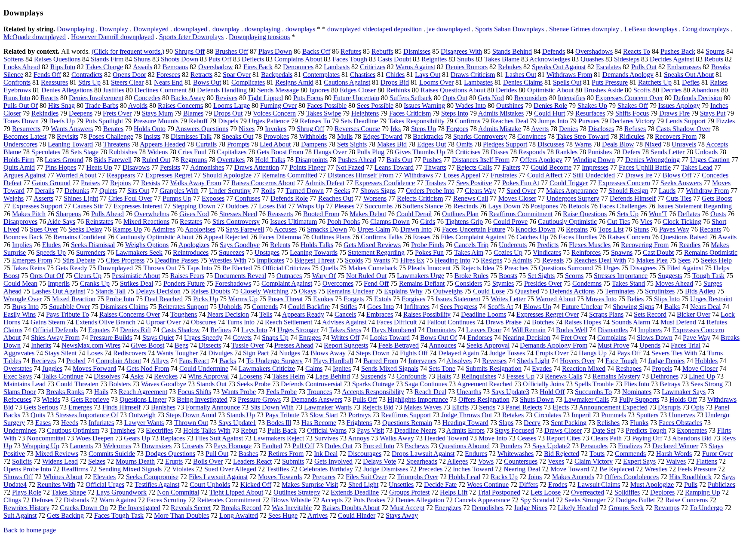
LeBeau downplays (650, 29)
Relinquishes (478, 376)
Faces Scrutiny (167, 500)
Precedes (430, 469)
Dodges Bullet (635, 500)
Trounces (319, 391)
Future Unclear (582, 306)
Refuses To (315, 121)
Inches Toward (473, 469)
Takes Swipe (323, 113)
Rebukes (510, 66)
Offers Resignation (484, 399)
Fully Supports (639, 399)
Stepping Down (193, 206)
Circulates (547, 415)
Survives (326, 438)
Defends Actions (572, 291)
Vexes (556, 461)
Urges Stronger (298, 329)
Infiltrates (417, 306)
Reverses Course (357, 128)
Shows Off (18, 476)
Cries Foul (192, 152)
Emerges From (32, 260)
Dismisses (416, 51)
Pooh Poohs (343, 221)
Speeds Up (51, 252)
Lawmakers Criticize (267, 368)
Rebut (249, 430)
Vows (486, 461)
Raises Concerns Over (129, 314)
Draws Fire (674, 113)
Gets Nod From (147, 368)
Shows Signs (378, 190)
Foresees (168, 74)
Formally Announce (213, 407)
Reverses (494, 360)
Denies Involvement (96, 97)
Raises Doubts (210, 291)
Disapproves (20, 221)
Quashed (527, 291)
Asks (137, 376)
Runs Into (16, 97)
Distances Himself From (360, 175)
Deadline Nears (415, 430)
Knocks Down (536, 229)
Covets (242, 337)
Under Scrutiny (230, 190)
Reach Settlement (288, 322)
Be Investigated (139, 507)
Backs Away (188, 97)
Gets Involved (333, 461)
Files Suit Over (366, 476)
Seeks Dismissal (93, 244)
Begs (181, 345)
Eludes (51, 244)
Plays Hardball (333, 360)
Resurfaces (590, 113)
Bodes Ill (279, 422)
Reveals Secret (191, 507)
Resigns (491, 260)
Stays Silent (61, 353)
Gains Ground (51, 182)
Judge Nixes (530, 507)
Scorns (574, 275)
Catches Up (532, 237)
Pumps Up (177, 198)
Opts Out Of (47, 275)
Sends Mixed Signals (389, 368)
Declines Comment (161, 90)
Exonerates (692, 430)
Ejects (561, 407)
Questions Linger (143, 399)
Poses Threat (285, 299)
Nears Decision (228, 314)
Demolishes (488, 507)
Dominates (441, 329)
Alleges (457, 461)
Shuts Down (537, 399)
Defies (691, 82)
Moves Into (601, 299)
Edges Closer (358, 90)
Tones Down (21, 121)
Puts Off (220, 59)
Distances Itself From (481, 159)
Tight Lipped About (236, 492)
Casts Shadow (180, 329)
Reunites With (56, 484)
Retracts (201, 74)
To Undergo (706, 507)
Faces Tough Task (119, 515)
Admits (522, 260)
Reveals (553, 260)
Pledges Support (505, 144)
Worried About (76, 175)
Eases (43, 422)
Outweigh (142, 415)
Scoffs (642, 90)
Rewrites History (26, 507)
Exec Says (17, 376)
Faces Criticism (410, 113)
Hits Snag (61, 105)
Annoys (358, 438)
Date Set (603, 430)
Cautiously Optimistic (567, 221)
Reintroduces (191, 252)
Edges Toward (382, 136)
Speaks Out (237, 136)
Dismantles (613, 329)
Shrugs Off (190, 51)
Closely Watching (264, 291)
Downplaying (75, 29)
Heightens (365, 113)
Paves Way (674, 229)
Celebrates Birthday (326, 469)
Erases (421, 237)
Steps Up (423, 128)
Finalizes (630, 445)
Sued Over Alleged (230, 469)
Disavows (136, 167)
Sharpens (68, 213)
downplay (225, 29)
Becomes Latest (24, 136)
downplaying (262, 29)
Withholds (313, 136)
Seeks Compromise (152, 476)
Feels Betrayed (398, 345)
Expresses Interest (138, 206)
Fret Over (574, 337)
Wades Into (470, 105)
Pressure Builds (111, 337)
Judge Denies (666, 360)
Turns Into (241, 322)
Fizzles (725, 121)
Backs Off (316, 51)
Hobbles (706, 360)
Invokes (275, 128)
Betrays (670, 384)
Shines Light (81, 198)
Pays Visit (370, 430)
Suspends (373, 376)
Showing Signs (633, 306)
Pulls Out (644, 66)
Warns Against (415, 66)
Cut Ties (618, 221)
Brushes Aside (603, 90)
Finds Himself (121, 407)
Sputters (647, 415)
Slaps (506, 422)
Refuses (635, 128)
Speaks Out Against (559, 66)
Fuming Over (278, 105)
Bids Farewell (113, 159)
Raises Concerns (180, 105)
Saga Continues (426, 384)
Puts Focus (308, 97)
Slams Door (19, 391)
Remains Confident (79, 237)
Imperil (581, 415)
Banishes (163, 407)
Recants (710, 229)
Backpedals (276, 74)
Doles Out (339, 445)
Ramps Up (127, 229)
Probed (76, 360)
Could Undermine (203, 368)
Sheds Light (533, 360)
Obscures (203, 322)
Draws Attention (256, 167)
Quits (38, 415)
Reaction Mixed (583, 368)
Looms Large (231, 105)
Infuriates (101, 422)
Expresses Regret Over (547, 314)
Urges (611, 268)
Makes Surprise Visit (310, 484)
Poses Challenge (111, 136)
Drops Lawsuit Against (423, 453)
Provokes (276, 136)
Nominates (636, 391)
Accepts (332, 500)
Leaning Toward (70, 144)
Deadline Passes (177, 260)
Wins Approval (208, 376)
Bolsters (120, 384)
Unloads (706, 152)
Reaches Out (335, 198)
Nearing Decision (526, 337)
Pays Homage (233, 445)
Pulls (690, 484)
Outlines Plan (460, 213)
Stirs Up (89, 82)
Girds (427, 221)
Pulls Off (365, 399)
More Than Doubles (181, 515)
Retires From (286, 453)
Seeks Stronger (585, 500)
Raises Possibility (427, 314)
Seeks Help (716, 260)
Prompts (238, 144)
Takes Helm (288, 376)
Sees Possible (375, 105)
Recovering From (645, 244)
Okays (307, 291)
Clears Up (87, 275)
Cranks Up (95, 283)
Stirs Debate (78, 260)
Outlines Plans (330, 237)
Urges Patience (269, 121)
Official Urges (105, 484)
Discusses (550, 144)
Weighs (13, 198)
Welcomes (117, 445)
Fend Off (376, 283)
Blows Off (677, 175)
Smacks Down (327, 229)
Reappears (121, 175)
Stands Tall (110, 291)
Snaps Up (275, 337)
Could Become (551, 167)
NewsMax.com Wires (90, 345)
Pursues (588, 121)
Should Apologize (227, 175)
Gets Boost (717, 198)
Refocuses (17, 399)
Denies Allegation (420, 500)
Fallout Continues (451, 322)
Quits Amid (19, 167)
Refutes (351, 51)
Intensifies (571, 97)
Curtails (206, 144)
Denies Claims (523, 82)
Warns (583, 144)
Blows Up (537, 306)
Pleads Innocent (429, 268)
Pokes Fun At (520, 182)
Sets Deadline (359, 121)
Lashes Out (520, 74)
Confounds (411, 376)
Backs (227, 360)
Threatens (116, 144)
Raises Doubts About (351, 507)
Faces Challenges (623, 206)
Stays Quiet (158, 337)
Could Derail (414, 213)
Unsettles (401, 484)
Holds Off (683, 399)
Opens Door (129, 74)
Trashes (435, 182)
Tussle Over (247, 345)
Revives (226, 97)
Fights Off (414, 353)
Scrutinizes (660, 291)
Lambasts (337, 66)
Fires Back (258, 66)
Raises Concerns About (263, 182)
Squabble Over (69, 306)
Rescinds (465, 206)
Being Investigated (202, 399)
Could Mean (20, 283)
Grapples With (179, 190)
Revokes (166, 376)
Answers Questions (201, 128)
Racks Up (504, 476)
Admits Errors (465, 430)
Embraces (379, 314)
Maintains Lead (24, 384)
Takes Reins (28, 268)
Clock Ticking (682, 221)
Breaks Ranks (65, 391)
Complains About (298, 59)
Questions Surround (566, 268)
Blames (193, 113)
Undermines (20, 430)
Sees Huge (283, 515)
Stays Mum (157, 113)
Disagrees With (461, 51)
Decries (671, 90)
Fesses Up (520, 376)
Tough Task (708, 275)
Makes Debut (368, 213)
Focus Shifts (194, 391)
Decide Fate (440, 484)
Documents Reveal (240, 275)
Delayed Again (458, 353)
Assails (142, 66)
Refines (220, 329)
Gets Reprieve (90, 399)
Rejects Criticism (420, 198)
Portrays (359, 415)
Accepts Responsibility (373, 391)
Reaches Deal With (600, 260)
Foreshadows (233, 283)
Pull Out (217, 453)
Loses (95, 353)
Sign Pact (256, 353)
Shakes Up (592, 105)
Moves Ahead (674, 283)
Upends (649, 345)
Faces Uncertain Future (473, 229)
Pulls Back (282, 430)
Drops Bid (395, 82)
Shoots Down (179, 59)
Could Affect (544, 175)
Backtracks (428, 136)
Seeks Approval (488, 345)
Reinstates (99, 221)
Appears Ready (303, 314)
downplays (300, 29)
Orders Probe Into (430, 190)
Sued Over (521, 190)
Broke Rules (471, 275)
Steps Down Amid (191, 415)
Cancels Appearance (482, 500)
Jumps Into (553, 121)
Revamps (666, 507)
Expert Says (639, 461)
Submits (293, 461)
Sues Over (44, 229)
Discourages (364, 453)
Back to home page (29, 530)
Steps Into (454, 113)
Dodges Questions (170, 453)
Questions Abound (464, 445)
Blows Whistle (291, 500)
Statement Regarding (376, 252)
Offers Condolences (632, 476)
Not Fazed (350, 167)
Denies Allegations (66, 90)
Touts (597, 453)
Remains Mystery (616, 376)
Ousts (718, 213)
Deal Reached (163, 299)
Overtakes (231, 159)
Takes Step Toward (582, 136)
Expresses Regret (168, 175)
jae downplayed (448, 29)
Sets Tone (442, 368)
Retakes (513, 415)
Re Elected (237, 268)
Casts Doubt (394, 59)
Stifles (348, 306)
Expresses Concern (624, 182)
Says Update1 (237, 422)
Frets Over (117, 113)
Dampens (314, 144)
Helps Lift (453, 492)
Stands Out (211, 384)
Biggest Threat (315, 260)
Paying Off (647, 438)
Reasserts (280, 213)
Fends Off (47, 74)
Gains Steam (48, 322)
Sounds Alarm (630, 322)
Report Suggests (346, 345)
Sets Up (628, 213)
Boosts (508, 275)
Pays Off (629, 353)
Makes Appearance (572, 190)
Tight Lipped (265, 97)
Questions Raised (684, 237)
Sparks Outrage (373, 384)
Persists (170, 167)
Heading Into (452, 260)
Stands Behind (512, 51)
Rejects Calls (474, 167)
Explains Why (403, 291)
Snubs (465, 59)
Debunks (76, 190)
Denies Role (550, 105)
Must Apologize (652, 484)
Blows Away (328, 353)
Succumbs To (593, 391)
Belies (635, 299)
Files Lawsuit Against (218, 476)
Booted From (321, 213)
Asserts (43, 198)
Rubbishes (123, 152)
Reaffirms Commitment (521, 213)
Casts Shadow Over (683, 128)
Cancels (345, 314)
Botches (543, 322)
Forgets (354, 299)
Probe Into (120, 299)
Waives (676, 461)
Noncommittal (46, 438)
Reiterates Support (183, 306)
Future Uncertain (356, 97)
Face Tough (621, 360)
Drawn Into (416, 229)
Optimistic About (550, 90)
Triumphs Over (417, 476)
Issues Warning (424, 105)
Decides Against (672, 59)
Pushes (432, 159)
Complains (611, 337)
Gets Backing (65, 515)
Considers (468, 283)
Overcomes (337, 283)
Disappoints (311, 159)
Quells (329, 268)
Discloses (601, 128)
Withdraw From (707, 190)
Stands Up (241, 415)
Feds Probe (281, 391)
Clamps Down (390, 221)
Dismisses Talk (191, 136)
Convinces (531, 136)
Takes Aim (468, 252)
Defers (631, 152)
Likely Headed (578, 507)
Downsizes (156, 445)
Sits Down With (272, 407)
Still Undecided (594, 175)
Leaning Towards (314, 252)
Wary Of (324, 275)
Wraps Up (310, 206)
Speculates (45, 152)
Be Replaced (616, 469)
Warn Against (117, 500)
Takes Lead (696, 167)
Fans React (194, 360)
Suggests (670, 275)
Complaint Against (286, 283)
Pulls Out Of (20, 105)
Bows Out (207, 82)
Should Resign (628, 190)
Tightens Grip (464, 221)
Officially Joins (543, 384)
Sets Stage (84, 152)
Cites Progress (125, 260)
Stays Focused (514, 430)
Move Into (493, 438)
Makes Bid (392, 144)
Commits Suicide (112, 453)
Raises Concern (629, 237)
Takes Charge (104, 66)
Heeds (69, 422)
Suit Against (20, 515)
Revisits (67, 136)
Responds (532, 152)
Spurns (715, 51)
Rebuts (713, 59)
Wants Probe (238, 391)
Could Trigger (569, 182)
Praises (90, 182)
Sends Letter (668, 152)
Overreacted (587, 492)
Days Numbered (394, 329)
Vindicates (547, 252)
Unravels (684, 144)
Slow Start (324, 415)
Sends (487, 407)
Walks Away (397, 438)
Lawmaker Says (684, 391)
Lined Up (702, 376)
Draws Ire (638, 175)
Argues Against (24, 175)
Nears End (168, 82)
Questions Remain (407, 422)
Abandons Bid (692, 438)
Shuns (142, 59)
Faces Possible (327, 105)
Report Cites (563, 438)
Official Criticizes (286, 268)
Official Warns (327, 430)
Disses (499, 152)
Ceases (526, 438)
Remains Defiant (422, 283)
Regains (577, 229)
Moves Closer (517, 198)
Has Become (318, 422)
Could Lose (489, 291)
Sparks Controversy (480, 136)
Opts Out (454, 97)
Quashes (592, 59)
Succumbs (379, 206)
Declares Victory (632, 121)
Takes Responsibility (416, 121)
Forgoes (457, 128)
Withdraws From (569, 74)
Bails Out (399, 159)
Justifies (113, 90)
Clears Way (480, 190)
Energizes (448, 507)
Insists (152, 136)
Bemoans (175, 66)
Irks (395, 128)
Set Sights (541, 275)
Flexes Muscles (590, 244)
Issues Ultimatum (293, 221)
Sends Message (278, 90)
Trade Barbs (101, 105)
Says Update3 (510, 391)
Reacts (49, 97)
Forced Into (378, 445)
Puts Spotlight (104, 121)
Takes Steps (345, 329)
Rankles (566, 152)
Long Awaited (238, 515)
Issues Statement (458, 299)
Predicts (548, 244)
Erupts (174, 461)
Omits (464, 144)
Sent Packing (568, 422)
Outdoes (237, 206)
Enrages (310, 337)
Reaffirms (74, 469)
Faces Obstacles (680, 422)
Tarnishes (122, 430)
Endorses (479, 337)
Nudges (289, 353)
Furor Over (717, 453)
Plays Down (275, 51)
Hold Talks (270, 159)
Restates (191, 221)
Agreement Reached (485, 384)
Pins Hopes (60, 167)
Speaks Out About (689, 74)
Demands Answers (316, 399)
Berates (113, 128)
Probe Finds (427, 244)
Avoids (137, 105)
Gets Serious (41, 407)
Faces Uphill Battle (645, 167)
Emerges (80, 407)
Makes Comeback (372, 268)
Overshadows (594, 51)
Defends (553, 51)
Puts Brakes (369, 500)
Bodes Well (571, 329)
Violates (183, 469)
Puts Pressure (610, 82)
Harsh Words (674, 453)
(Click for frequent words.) (128, 51)
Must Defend (678, 322)
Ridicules (632, 136)
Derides (506, 90)
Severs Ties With (674, 353)
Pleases (344, 206)
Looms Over (436, 82)
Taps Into (199, 268)
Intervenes (422, 360)
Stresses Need (238, 213)
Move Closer (700, 368)
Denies (568, 128)
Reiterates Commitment (229, 500)
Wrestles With (227, 260)
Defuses (42, 500)
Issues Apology (679, 105)
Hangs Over (330, 152)
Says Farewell (245, 229)
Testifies (278, 469)
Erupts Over (551, 353)
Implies (22, 244)
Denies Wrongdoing (652, 159)
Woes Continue (488, 484)
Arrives (317, 515)
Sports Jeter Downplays (191, 36)
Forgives (413, 299)
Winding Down (594, 159)
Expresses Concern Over (629, 97)
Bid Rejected (561, 453)
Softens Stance (423, 206)
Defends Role (289, 198)
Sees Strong (707, 384)
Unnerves (682, 415)
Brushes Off (231, 51)
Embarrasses (684, 66)
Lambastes (478, 82)
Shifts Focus (632, 113)
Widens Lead (60, 461)
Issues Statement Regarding (694, 206)
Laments (81, 445)
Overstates (17, 368)
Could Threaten (77, 384)
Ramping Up (702, 492)
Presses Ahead (293, 345)
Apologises (200, 229)
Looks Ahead (21, 66)
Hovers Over (577, 360)
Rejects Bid (377, 407)
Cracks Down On (84, 507)
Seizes (96, 461)
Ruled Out (156, 159)
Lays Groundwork (121, 492)
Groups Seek (626, 507)
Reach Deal (430, 391)
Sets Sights (352, 144)
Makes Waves (423, 407)
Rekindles (44, 113)
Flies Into (636, 384)
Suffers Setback (411, 97)
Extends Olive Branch (105, 322)
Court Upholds (210, 484)
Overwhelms (151, 213)
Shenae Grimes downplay (584, 29)
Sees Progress (458, 306)
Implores (650, 329)
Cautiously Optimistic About (154, 237)
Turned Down (305, 190)
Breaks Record (241, 507)
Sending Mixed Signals (130, 469)
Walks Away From (195, 182)
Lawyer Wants (144, 422)
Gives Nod (194, 213)
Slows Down (654, 337)
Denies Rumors (466, 66)
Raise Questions (585, 213)
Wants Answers (72, 128)
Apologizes (193, 244)
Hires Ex (412, 260)
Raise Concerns (686, 500)
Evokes (323, 299)
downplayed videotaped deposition (374, 29)
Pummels (613, 415)
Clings (12, 500)
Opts (697, 407)
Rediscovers (129, 353)
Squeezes (231, 252)
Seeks (342, 190)
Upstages (267, 252)
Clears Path (606, 438)
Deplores (662, 492)
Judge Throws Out (466, 415)
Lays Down (504, 206)
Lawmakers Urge (420, 275)
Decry (532, 422)
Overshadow (215, 66)
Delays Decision (158, 291)
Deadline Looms (483, 314)
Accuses (285, 229)
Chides (395, 74)
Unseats (192, 445)
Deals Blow (618, 144)
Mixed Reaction (73, 299)
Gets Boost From (280, 152)
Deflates (689, 213)
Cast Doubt (658, 252)
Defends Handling (222, 90)
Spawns (621, 252)
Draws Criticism (473, 74)
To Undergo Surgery (274, 360)
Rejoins (120, 182)
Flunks (639, 422)
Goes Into (380, 306)
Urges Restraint (711, 299)
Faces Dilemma (280, 237)
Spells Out (567, 82)
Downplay (113, 29)
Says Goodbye (240, 244)
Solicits (22, 461)
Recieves (43, 360)
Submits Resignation (494, 368)
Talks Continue (62, 376)
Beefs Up (62, 121)
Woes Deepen (95, 438)
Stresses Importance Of (86, 415)
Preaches (516, 268)
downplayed (190, 29)
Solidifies (627, 492)
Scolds (354, 260)
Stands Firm (107, 59)
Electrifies (159, 430)
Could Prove (510, 221)
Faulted (272, 445)
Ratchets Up (655, 82)
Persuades (594, 445)
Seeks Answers (681, 182)
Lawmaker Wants (328, 407)
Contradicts (86, 74)
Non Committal (178, 492)
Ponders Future (184, 283)
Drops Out (228, 113)
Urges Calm (373, 229)
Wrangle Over (22, 299)
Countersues (520, 461)
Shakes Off (632, 105)
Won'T (658, 213)
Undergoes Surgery (573, 198)
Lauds (667, 190)
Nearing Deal (522, 469)
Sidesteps (626, 59)
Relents (280, 244)
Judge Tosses (507, 353)
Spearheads (421, 461)
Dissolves (107, 376)
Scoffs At (500, 306)
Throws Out (159, 268)
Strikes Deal (136, 283)
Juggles (52, 368)
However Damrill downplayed (112, 36)
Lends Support (686, 121)
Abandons (705, 90)
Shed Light (363, 484)
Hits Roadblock (690, 476)
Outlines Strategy (296, 492)
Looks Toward (390, 337)
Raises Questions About (453, 90)
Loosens (250, 376)
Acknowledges (549, 59)
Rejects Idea (477, 268)
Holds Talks (317, 244)
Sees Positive (474, 182)
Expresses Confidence (385, 182)
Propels (662, 368)
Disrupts (669, 407)
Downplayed (151, 29)
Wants (381, 260)
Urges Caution (710, 159)
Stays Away (402, 515)
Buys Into (25, 306)
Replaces (172, 438)
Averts (540, 128)
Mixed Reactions (146, 221)
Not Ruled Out (366, 275)
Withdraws (418, 175)
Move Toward (569, 469)
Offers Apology (541, 159)
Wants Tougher (177, 353)
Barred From (380, 360)
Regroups (194, 159)
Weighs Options (147, 244)
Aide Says (61, 221)
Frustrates (504, 175)
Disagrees (643, 268)
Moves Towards (280, 476)
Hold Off (552, 391)
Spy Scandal (537, 500)
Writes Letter (508, 299)
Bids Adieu (700, 291)
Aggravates (18, 353)
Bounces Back (23, 237)
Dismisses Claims (124, 306)
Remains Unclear (350, 291)
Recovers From (676, 136)
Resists (150, 182)
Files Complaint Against (473, 237)
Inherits (41, 345)
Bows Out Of (438, 337)
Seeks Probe (253, 384)
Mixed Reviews (56, 453)
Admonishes (207, 167)
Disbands (76, 500)
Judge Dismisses (385, 469)
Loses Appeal (461, 175)
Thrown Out (191, 422)
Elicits (460, 407)
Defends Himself (633, 198)
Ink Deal (326, 453)
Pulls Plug (370, 152)
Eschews (417, 445)
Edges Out (431, 144)
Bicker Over (693, 314)
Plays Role (26, 492)
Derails (44, 190)
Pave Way (696, 337)
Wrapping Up (40, 445)
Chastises (362, 74)
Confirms (467, 121)
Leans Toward (394, 167)
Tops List (610, 229)
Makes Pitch (29, 213)
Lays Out (427, 74)
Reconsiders (530, 97)
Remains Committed (289, 175)
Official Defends (55, 329)
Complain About (118, 360)
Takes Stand (628, 283)
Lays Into (254, 329)
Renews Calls (563, 376)
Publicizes (721, 484)
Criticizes (372, 66)
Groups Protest (409, 492)
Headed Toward (446, 438)
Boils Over (208, 461)
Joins (535, 476)
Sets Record (650, 314)
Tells (265, 314)
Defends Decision (697, 97)
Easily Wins (19, 314)
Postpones (544, 206)
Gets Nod (491, 97)
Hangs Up (593, 353)
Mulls (345, 136)
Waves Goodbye (163, 384)
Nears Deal (705, 306)
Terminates (620, 291)
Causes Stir (88, 206)
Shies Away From (55, 337)
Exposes (213, 198)
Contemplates (321, 74)
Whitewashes (515, 453)
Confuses (247, 198)
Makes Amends (573, 476)
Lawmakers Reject (278, 438)
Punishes (600, 152)
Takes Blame (501, 59)
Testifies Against (157, 484)
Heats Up (99, 167)
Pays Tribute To (67, 314)
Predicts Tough (646, 430)
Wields (51, 399)
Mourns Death (135, 461)
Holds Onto (150, 128)
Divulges (220, 353)
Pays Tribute (282, 415)
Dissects (210, 345)
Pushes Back (677, 51)
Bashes (248, 453)
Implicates (270, 260)
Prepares (323, 476)
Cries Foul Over (130, 198)
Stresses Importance (621, 275)
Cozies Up (508, 252)
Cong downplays (705, 29)
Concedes (147, 97)
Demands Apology (628, 74)
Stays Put (712, 113)
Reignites (434, 59)
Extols (382, 299)
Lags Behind (332, 376)
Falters (511, 167)
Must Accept (407, 507)
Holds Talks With (206, 430)
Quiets (108, 190)
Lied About (275, 144)
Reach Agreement (143, 391)
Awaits (727, 237)
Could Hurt (549, 113)
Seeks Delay (85, 229)
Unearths (469, 391)
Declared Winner (675, 445)
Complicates (248, 82)
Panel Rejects (524, 407)
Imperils (59, 283)
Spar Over (237, 74)
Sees (684, 260)
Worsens (375, 198)
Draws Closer (563, 430)
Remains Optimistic (710, 252)
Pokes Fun (429, 252)
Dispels (228, 121)
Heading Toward (465, 422)
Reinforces (586, 252)
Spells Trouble (594, 384)
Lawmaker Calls (586, 399)
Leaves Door (483, 329)
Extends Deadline (355, 492)
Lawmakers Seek (139, 252)
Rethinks (398, 90)
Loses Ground (64, 159)
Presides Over (543, 283)
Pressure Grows (259, 399)
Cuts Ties (678, 198)
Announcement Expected (613, 407)
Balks (672, 306)
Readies (689, 244)
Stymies (503, 283)
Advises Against (344, 322)
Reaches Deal (509, 121)
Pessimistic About (136, 275)
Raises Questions (57, 59)
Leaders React (252, 461)
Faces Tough (349, 59)
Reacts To (636, 51)
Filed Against (685, 268)
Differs (528, 484)
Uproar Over (163, 322)
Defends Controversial (311, 384)
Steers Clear (127, 82)
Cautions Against (347, 82)
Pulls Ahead (107, 213)
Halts (444, 376)
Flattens (706, 461)
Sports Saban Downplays (509, 29)
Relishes (608, 422)
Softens (13, 59)
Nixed (653, 144)
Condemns (587, 283)
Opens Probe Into (27, 469)
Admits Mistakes (501, 113)
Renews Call (470, 198)
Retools (578, 206)
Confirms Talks (381, 237)
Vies (646, 221)
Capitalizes (231, 152)
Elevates (104, 476)
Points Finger (307, 167)
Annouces (442, 345)
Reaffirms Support (406, 415)
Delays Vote (379, 461)
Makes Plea (652, 260)
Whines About (63, 476)
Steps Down (373, 353)
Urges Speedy (203, 337)
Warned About (555, 299)
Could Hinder (356, 515)
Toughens (183, 314)
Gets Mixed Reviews (372, 244)
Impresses (595, 167)
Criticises (467, 152)
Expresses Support (37, 206)
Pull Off (303, 445)
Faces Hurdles (578, 237)
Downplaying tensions (259, 36)
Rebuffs (382, 51)
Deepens (80, 113)
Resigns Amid (294, 82)
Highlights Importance (417, 399)
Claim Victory (593, 461)
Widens (157, 152)
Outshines (509, 105)
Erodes (557, 484)
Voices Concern (274, 113)
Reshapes (629, 368)
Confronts (17, 82)
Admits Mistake (499, 128)
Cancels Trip (471, 244)
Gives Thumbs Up (420, 152)
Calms (313, 368)
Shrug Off (310, 128)
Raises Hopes (582, 322)
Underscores (20, 144)
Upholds (230, 306)
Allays (160, 360)
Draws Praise (503, 322)
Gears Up (137, 438)
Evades (542, 368)
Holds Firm (18, 159)
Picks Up (205, 299)
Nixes (247, 128)
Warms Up (243, 299)
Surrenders (90, 252)
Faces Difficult (397, 322)
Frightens (359, 422)
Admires (163, 229)
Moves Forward (94, 368)
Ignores (319, 90)
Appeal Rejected (226, 237)
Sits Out (138, 190)
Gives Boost (147, 345)
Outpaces (289, 275)
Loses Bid (272, 206)
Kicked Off (255, 484)
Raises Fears (187, 275)
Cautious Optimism (73, 430)
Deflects (253, 59)
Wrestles (656, 469)
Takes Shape (69, 492)
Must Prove (613, 345)
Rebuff (198, 121)
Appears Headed (162, 144)
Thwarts (435, 167)
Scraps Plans (606, 314)
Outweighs (448, 291)
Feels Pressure (697, 469)
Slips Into (667, 299)
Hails (101, 391)
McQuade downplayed (34, 36)
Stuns (641, 229)
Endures (476, 453)
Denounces (298, 66)
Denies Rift (135, 329)
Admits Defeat (324, 182)
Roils (268, 190)
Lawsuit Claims (598, 484)
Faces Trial (685, 345)
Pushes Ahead (357, 159)
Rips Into (62, 66)
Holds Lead (464, 476)
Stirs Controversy (236, 221)
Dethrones (665, 376)
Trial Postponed (499, 492)
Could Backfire (309, 306)
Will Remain (529, 329)
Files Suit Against (219, 438)
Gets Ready (71, 268)
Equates (99, 329)
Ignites (342, 368)
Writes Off (345, 337)
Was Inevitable (292, 507)
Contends (265, 306)
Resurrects (26, 128)
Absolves (459, 360)
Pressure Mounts (155, 121)
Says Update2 (551, 445)
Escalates (608, 66)
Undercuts (513, 244)
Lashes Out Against (58, 291)
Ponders (511, 445)
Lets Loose (546, 492)
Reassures (54, 82)
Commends (630, 453)
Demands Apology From (553, 345)
